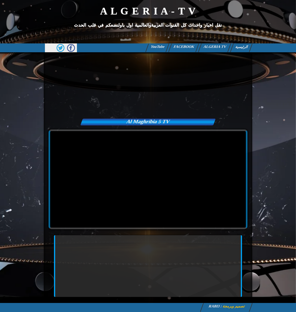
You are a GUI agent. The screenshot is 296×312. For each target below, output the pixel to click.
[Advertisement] (148, 84)
